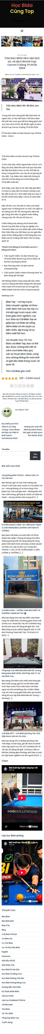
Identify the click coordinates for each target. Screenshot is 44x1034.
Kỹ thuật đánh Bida (10, 991)
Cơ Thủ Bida (7, 943)
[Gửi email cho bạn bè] (24, 386)
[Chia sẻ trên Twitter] (20, 386)
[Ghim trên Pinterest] (28, 386)
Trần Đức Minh (22, 399)
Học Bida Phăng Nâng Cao (14, 982)
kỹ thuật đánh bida (21, 354)
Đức (30, 396)
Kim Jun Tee (37, 396)
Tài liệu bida (7, 1004)
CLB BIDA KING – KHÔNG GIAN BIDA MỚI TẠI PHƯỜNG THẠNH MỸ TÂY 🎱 (21, 612)
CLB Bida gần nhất (20, 371)
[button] (22, 31)
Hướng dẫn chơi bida (11, 987)
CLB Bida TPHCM (9, 934)
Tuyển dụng (7, 1022)
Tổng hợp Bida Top (10, 1018)
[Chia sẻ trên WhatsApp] (12, 386)
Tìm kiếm (5, 449)
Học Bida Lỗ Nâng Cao (12, 974)
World (34, 399)
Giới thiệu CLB (8, 965)
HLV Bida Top (34, 74)
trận (15, 399)
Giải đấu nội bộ (8, 960)
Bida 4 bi (6, 925)
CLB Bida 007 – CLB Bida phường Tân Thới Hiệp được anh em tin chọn (21, 735)
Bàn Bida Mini (8, 921)
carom (17, 396)
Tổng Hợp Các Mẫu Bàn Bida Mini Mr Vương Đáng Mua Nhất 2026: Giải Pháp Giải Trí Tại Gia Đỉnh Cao (21, 673)
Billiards (11, 396)
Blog (4, 929)
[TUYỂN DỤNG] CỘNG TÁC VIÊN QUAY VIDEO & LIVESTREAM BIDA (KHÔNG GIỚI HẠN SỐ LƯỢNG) (21, 527)
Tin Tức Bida (22, 55)
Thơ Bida (6, 1009)
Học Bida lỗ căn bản (11, 969)
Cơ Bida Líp (7, 938)
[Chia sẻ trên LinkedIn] (32, 386)
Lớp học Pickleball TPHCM (13, 1000)
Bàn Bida (6, 916)
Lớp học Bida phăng (12, 835)
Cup (22, 396)
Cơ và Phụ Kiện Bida (11, 947)
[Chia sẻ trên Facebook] (16, 386)
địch (26, 396)
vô (30, 399)
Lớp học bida (8, 996)
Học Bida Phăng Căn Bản (13, 978)
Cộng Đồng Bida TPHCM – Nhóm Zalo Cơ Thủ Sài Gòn (20, 477)
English (5, 952)
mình (5, 399)
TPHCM (10, 399)
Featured (6, 956)
